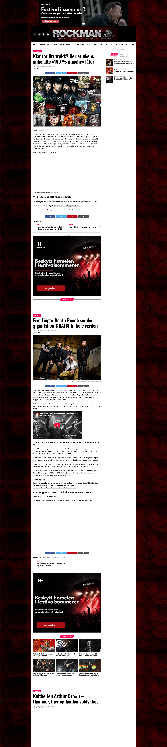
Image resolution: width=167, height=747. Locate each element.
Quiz (112, 44)
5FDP (49, 557)
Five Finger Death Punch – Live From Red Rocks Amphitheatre (54, 488)
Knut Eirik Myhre (40, 332)
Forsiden (42, 44)
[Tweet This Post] (61, 73)
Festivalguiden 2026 (92, 44)
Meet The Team (119, 44)
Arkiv (37, 68)
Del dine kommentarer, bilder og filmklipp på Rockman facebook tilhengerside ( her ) (62, 500)
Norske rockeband (65, 44)
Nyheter (49, 44)
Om (126, 44)
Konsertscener (104, 44)
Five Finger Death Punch (59, 557)
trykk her (46, 192)
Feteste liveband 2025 (78, 44)
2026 (45, 557)
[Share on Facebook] (50, 73)
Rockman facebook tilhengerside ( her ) (66, 206)
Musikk (56, 44)
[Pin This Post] (72, 73)
